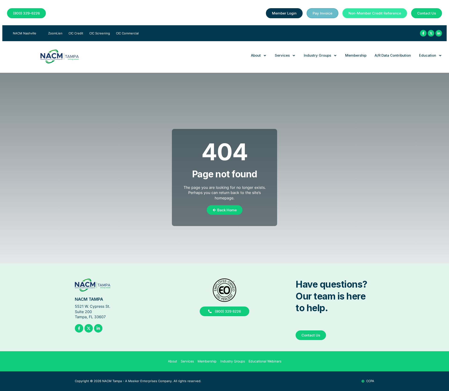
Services (282, 55)
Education (427, 55)
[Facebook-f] (423, 33)
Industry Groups (317, 55)
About (256, 55)
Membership (355, 55)
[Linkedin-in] (438, 33)
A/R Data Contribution (393, 55)
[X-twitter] (431, 33)
